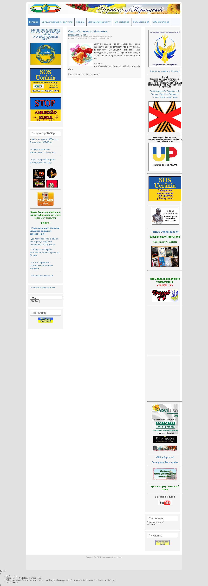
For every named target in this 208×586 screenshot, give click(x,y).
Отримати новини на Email (42, 287)
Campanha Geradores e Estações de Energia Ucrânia (45, 32)
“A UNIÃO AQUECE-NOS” (45, 38)
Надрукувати (74, 35)
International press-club (42, 275)
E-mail (83, 35)
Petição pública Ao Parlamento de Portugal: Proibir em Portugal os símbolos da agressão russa (165, 94)
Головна (33, 22)
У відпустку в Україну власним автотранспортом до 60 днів (44, 252)
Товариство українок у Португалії (165, 71)
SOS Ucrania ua (161, 22)
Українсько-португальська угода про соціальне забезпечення (44, 231)
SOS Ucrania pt (141, 22)
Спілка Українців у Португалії (57, 22)
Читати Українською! (165, 231)
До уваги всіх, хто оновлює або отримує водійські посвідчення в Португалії (44, 242)
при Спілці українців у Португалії (45, 215)
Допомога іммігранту (99, 22)
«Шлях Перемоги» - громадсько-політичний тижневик (41, 265)
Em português (122, 22)
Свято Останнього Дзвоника (87, 31)
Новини (80, 22)
